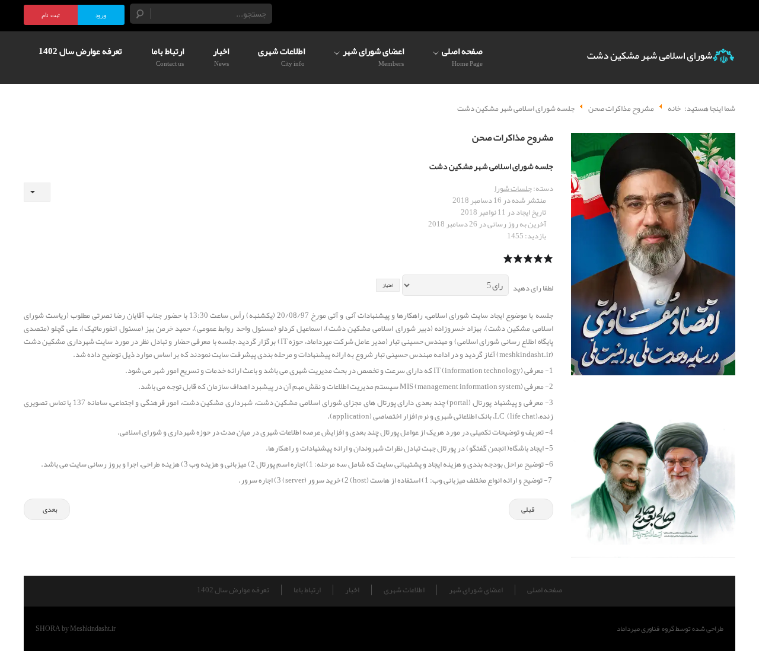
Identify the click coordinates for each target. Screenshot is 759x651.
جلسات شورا (513, 188)
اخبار (352, 590)
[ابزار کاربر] (37, 192)
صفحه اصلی (544, 590)
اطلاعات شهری (404, 590)
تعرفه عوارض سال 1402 (233, 590)
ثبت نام (51, 15)
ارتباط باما (307, 590)
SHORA (48, 628)
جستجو (140, 14)
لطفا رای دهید (533, 288)
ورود (101, 15)
